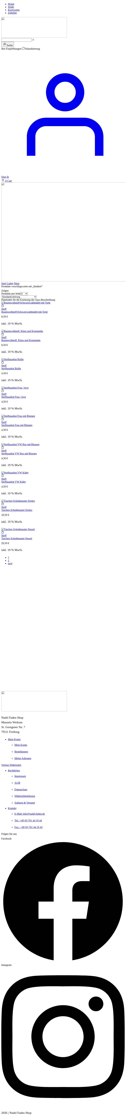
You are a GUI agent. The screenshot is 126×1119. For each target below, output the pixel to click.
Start (3, 283)
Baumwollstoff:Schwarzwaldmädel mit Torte (24, 311)
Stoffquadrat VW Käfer (13, 481)
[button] (6, 180)
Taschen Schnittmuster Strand (16, 538)
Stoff (3, 309)
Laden (10, 283)
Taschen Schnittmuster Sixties (16, 510)
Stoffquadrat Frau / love (13, 397)
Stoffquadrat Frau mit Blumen (16, 425)
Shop (16, 283)
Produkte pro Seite (11, 293)
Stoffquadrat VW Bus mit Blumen (19, 453)
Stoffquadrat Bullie (11, 368)
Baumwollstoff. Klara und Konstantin (20, 340)
